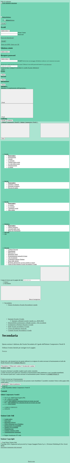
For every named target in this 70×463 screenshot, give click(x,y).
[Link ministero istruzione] (9, 3)
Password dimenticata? (7, 38)
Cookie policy (8, 419)
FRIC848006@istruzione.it (23, 401)
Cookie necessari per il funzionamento (12, 379)
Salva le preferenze (15, 384)
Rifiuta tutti (15, 366)
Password (21, 34)
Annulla (3, 120)
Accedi (3, 23)
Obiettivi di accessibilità (11, 427)
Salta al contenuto (6, 1)
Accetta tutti (28, 366)
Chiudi (3, 74)
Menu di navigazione (34, 299)
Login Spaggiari (47, 64)
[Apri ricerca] (54, 130)
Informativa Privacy (10, 422)
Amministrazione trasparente (12, 432)
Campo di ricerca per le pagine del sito (12, 280)
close (2, 138)
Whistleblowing (8, 429)
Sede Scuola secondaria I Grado (18, 326)
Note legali (7, 421)
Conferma (9, 120)
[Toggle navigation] (15, 130)
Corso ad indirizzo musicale (17, 328)
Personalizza (4, 366)
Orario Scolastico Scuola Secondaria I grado (22, 305)
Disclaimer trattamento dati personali (11, 447)
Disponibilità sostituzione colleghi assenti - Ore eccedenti (27, 323)
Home (6, 282)
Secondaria (8, 303)
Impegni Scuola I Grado (16, 319)
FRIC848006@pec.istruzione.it (24, 402)
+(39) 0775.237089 (12, 399)
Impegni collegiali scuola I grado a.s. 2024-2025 (28, 321)
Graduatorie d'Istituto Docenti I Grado (20, 325)
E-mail (20, 61)
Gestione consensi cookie (11, 430)
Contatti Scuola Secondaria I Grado (20, 330)
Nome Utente (22, 32)
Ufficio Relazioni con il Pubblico (13, 424)
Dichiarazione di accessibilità (12, 425)
